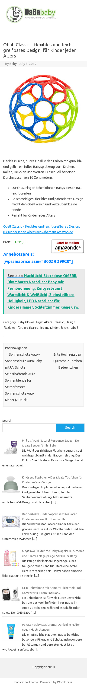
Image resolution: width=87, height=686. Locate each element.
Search (7, 420)
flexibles (9, 327)
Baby (13, 64)
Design (70, 322)
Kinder (54, 327)
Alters (48, 322)
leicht (64, 327)
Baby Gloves (26, 322)
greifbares (31, 327)
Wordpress (64, 682)
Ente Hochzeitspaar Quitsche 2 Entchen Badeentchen (67, 361)
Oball (74, 327)
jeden (44, 327)
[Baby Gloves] (43, 23)
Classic (59, 322)
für (20, 327)
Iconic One (21, 682)
